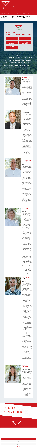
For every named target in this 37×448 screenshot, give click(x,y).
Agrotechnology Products (11, 38)
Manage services (3, 435)
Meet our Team (25, 38)
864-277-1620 (6, 17)
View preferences (18, 444)
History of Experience (11, 47)
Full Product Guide (30, 17)
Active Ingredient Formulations (25, 43)
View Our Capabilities (11, 43)
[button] (35, 429)
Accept (18, 438)
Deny (18, 441)
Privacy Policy (18, 446)
